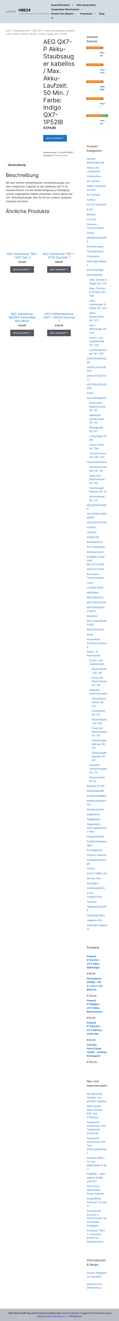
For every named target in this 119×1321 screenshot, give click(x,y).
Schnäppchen (95, 850)
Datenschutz (43, 1316)
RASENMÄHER (95, 791)
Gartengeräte (94, 274)
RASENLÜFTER (95, 786)
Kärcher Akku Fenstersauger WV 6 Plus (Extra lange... (102, 54)
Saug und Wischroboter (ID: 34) (99, 681)
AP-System (93, 181)
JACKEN (91, 532)
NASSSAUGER (95, 629)
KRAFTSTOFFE (95, 569)
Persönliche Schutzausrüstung (96, 643)
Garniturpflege (95, 269)
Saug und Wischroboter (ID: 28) (99, 732)
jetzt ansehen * (55, 138)
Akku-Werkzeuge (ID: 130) (98, 329)
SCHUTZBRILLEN (97, 873)
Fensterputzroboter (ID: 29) (99, 702)
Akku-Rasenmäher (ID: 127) (96, 317)
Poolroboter (86, 13)
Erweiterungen (95, 246)
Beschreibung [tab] (17, 164)
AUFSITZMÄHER (96, 204)
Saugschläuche (95, 836)
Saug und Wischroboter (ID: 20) (97, 479)
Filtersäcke (93, 256)
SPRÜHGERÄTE (96, 888)
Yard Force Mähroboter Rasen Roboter (95, 1190)
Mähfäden (93, 592)
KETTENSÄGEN (96, 547)
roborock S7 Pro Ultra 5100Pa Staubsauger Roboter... (102, 71)
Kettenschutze (95, 552)
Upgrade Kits (94, 920)
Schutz (91, 868)
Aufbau (91, 199)
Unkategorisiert (21, 30)
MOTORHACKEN (96, 602)
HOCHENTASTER (97, 522)
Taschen (92, 901)
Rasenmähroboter (60, 5)
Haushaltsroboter (97, 462)
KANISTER (93, 537)
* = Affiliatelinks (73, 1316)
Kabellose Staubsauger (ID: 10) (96, 419)
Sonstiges (92, 883)
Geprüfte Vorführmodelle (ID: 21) (98, 769)
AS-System (93, 194)
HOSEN (91, 527)
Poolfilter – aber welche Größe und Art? (96, 1177)
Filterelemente (95, 251)
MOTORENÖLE (95, 597)
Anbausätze (94, 176)
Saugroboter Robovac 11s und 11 (97, 1202)
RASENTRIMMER (96, 795)
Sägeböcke (93, 814)
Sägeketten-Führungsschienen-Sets (97, 828)
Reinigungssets (95, 809)
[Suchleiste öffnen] (52, 18)
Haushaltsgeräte (96, 398)
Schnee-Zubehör (97, 855)
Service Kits (94, 878)
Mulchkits (92, 616)
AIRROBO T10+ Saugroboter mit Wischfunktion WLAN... (102, 88)
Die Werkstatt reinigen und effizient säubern (97, 1097)
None (90, 634)
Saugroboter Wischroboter (65, 9)
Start (8, 30)
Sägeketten (93, 819)
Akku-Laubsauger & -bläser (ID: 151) (98, 304)
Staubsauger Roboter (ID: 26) (99, 744)
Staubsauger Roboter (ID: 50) (99, 756)
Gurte (90, 393)
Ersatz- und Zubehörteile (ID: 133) (96, 341)
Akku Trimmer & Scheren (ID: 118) (97, 292)
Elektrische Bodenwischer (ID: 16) (97, 406)
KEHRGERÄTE (95, 542)
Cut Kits (91, 219)
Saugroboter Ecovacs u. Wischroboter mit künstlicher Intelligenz (97, 1218)
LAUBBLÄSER (95, 587)
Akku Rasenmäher (86, 5)
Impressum (58, 1316)
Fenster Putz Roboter (62, 13)
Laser (90, 582)
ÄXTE (90, 209)
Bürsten (91, 214)
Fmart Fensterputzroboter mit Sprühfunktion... (102, 105)
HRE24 (25, 10)
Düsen (90, 232)
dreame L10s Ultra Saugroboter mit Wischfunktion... (102, 122)
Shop (101, 13)
